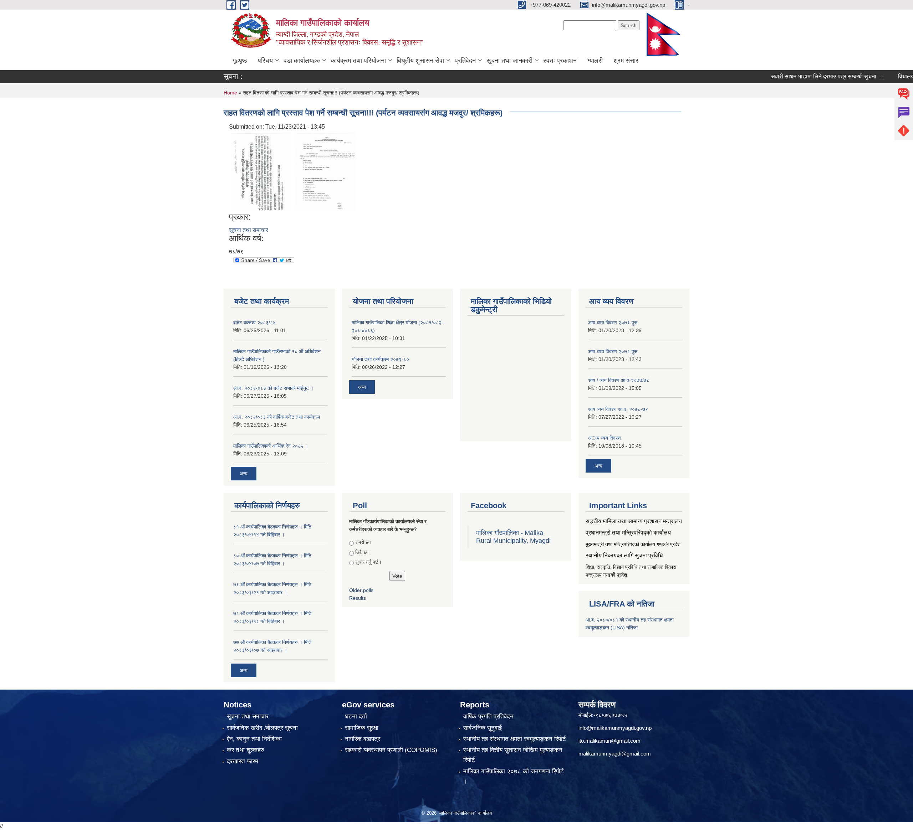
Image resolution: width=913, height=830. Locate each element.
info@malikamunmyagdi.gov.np (615, 728)
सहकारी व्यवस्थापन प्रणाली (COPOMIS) (391, 750)
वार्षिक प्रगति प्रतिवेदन (488, 716)
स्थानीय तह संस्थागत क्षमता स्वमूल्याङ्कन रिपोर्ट (514, 739)
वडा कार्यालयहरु (302, 60)
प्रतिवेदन (465, 60)
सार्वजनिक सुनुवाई (482, 728)
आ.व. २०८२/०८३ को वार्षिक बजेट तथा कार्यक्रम (276, 417)
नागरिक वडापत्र (362, 739)
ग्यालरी (595, 60)
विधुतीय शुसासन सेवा (420, 60)
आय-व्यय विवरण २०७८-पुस (612, 351)
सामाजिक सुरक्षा (361, 728)
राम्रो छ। (363, 542)
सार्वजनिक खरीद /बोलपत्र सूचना (262, 728)
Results (357, 598)
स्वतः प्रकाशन (560, 60)
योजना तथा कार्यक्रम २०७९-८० (380, 359)
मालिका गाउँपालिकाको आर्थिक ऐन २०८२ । (270, 446)
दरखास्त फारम (242, 761)
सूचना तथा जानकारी (509, 60)
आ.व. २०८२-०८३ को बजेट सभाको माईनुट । (273, 388)
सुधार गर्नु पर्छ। (368, 562)
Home (230, 93)
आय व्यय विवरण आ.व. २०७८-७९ (618, 409)
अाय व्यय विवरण (604, 438)
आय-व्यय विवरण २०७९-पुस (612, 322)
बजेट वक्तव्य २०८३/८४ (254, 322)
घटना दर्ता (356, 716)
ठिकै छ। (362, 552)
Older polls (361, 590)
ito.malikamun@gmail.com (609, 741)
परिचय (265, 60)
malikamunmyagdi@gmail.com (614, 754)
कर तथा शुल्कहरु (245, 750)
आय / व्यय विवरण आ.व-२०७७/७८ (618, 380)
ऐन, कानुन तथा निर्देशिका (254, 739)
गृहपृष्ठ (240, 60)
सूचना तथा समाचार (248, 230)
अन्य (244, 473)
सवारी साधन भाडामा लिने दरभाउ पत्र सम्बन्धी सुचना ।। (809, 76)
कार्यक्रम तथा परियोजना (358, 60)
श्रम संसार (625, 60)
